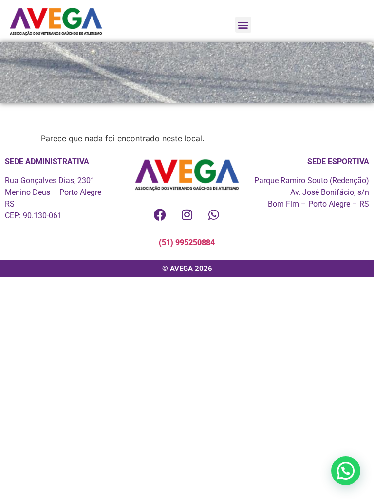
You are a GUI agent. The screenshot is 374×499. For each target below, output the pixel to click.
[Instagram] (187, 215)
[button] (243, 25)
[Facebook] (160, 215)
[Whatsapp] (214, 215)
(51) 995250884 (187, 242)
